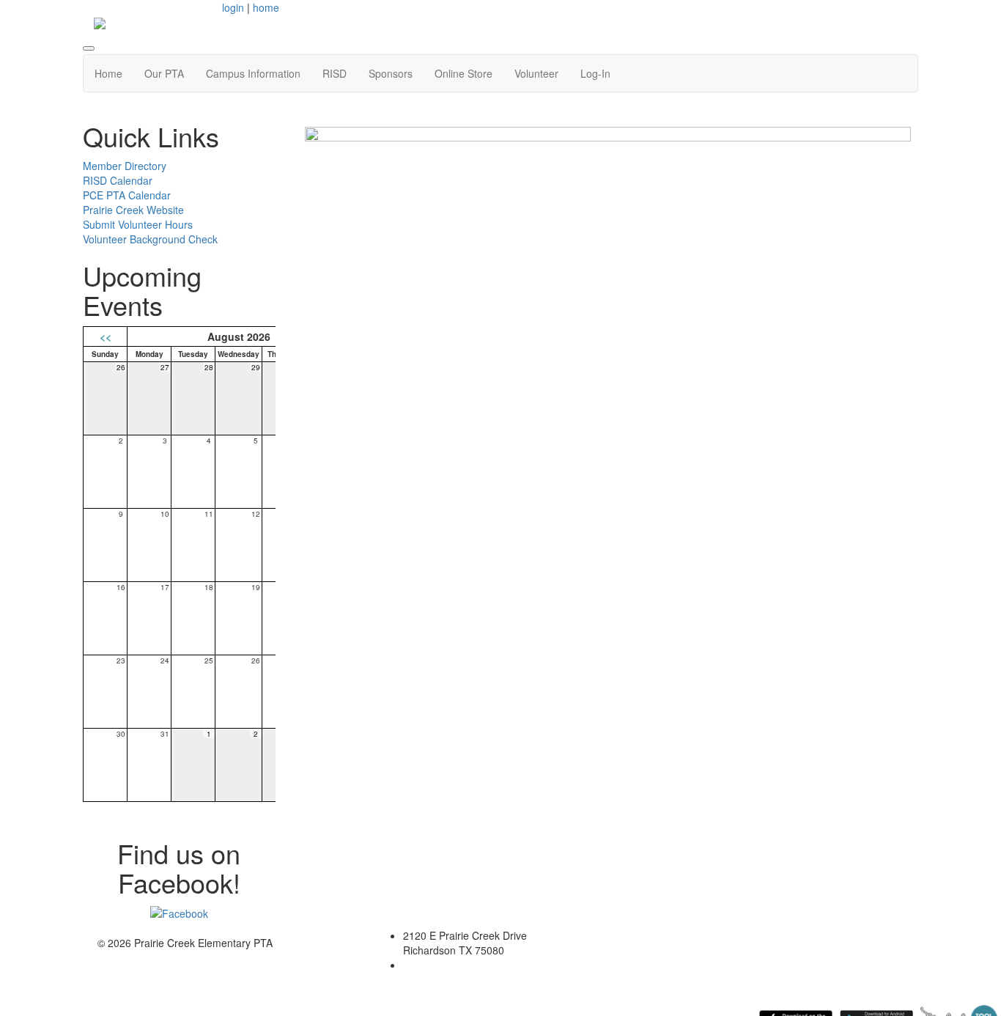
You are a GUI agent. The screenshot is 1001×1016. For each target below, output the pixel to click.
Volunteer (536, 73)
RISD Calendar (117, 180)
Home (108, 73)
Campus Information (253, 73)
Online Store (463, 73)
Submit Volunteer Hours (138, 224)
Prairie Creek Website (133, 209)
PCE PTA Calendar (127, 195)
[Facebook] (179, 912)
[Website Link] (608, 428)
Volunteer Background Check (150, 239)
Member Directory (124, 165)
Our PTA (164, 73)
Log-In (595, 73)
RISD (334, 73)
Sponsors (391, 73)
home (266, 7)
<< (105, 336)
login (233, 7)
